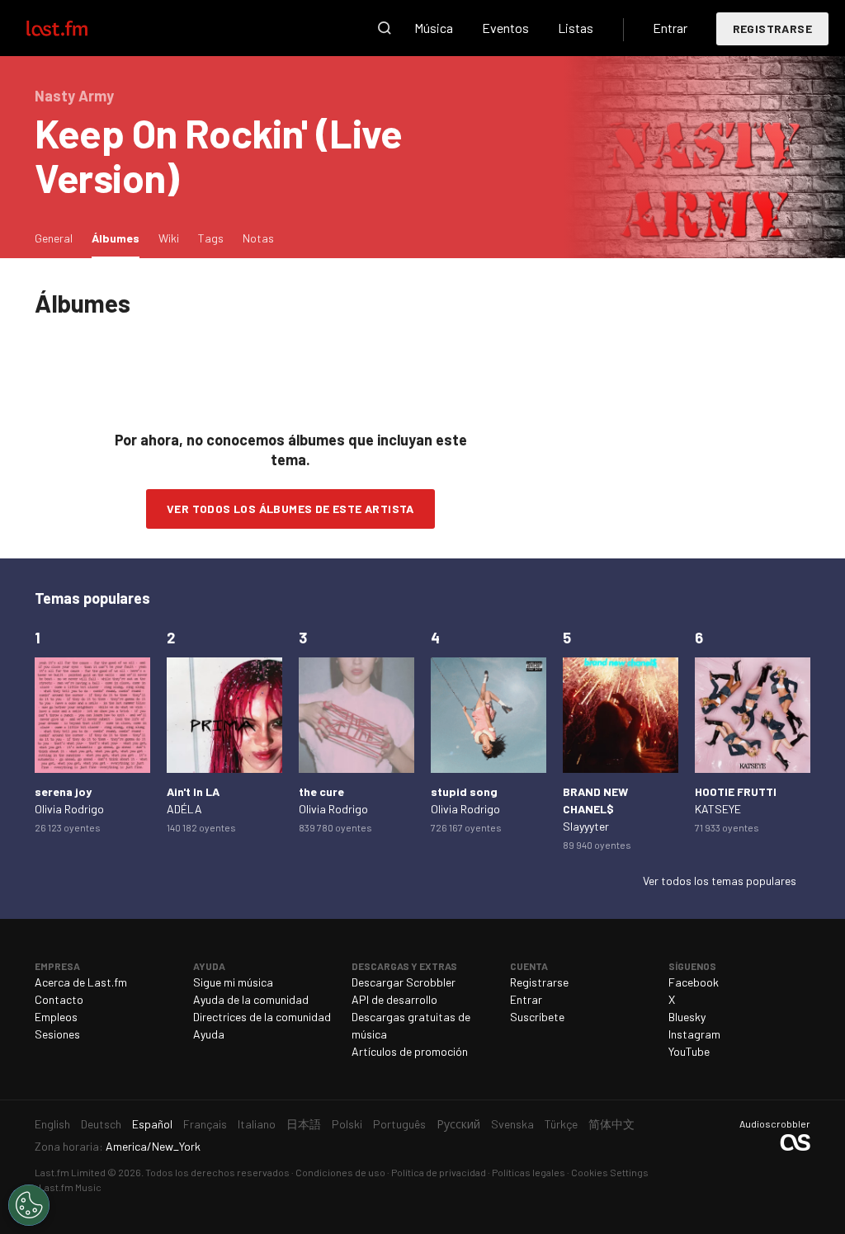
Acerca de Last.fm (81, 982)
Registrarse (772, 28)
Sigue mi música (233, 982)
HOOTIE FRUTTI (736, 791)
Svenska (512, 1124)
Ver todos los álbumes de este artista (290, 509)
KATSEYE (718, 809)
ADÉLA (184, 809)
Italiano (257, 1124)
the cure (321, 791)
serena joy (63, 791)
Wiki (168, 238)
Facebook (693, 982)
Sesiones (57, 1034)
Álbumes (120, 237)
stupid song (464, 791)
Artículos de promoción (410, 1051)
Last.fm (75, 28)
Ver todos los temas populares (719, 881)
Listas (575, 27)
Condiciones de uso (340, 1172)
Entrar (670, 27)
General (54, 238)
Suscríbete (537, 1017)
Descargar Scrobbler (404, 982)
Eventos (505, 27)
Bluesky (687, 1017)
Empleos (56, 1017)
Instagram (694, 1034)
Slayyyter (586, 826)
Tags (211, 238)
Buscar (384, 28)
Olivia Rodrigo (69, 809)
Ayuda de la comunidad (251, 999)
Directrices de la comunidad (262, 1017)
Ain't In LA (193, 791)
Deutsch (101, 1124)
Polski (347, 1124)
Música (433, 27)
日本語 (303, 1124)
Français (205, 1124)
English (52, 1124)
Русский (458, 1124)
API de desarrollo (394, 999)
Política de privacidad (438, 1172)
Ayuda (208, 1034)
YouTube (689, 1051)
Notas (258, 238)
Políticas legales (528, 1172)
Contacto (59, 999)
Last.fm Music (70, 1187)
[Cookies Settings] (29, 1205)
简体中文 (611, 1124)
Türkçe (561, 1124)
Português (399, 1124)
